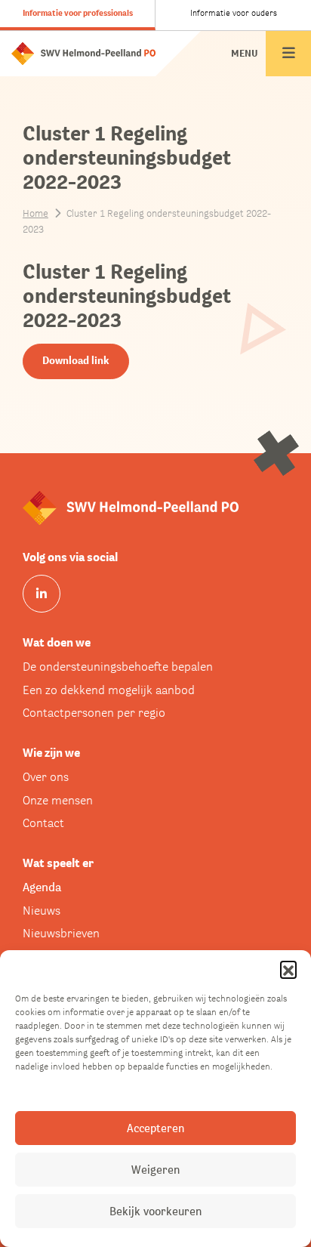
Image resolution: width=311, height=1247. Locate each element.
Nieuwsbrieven (61, 933)
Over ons (46, 777)
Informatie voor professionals (78, 13)
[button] (288, 969)
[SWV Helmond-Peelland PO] (83, 52)
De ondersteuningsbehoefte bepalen (118, 666)
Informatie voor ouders (233, 13)
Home (35, 213)
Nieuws (41, 910)
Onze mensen (58, 800)
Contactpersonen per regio (94, 713)
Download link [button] (75, 360)
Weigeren (155, 1170)
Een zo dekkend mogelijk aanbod (109, 690)
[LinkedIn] (41, 594)
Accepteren (155, 1128)
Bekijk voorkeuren (155, 1211)
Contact (43, 823)
